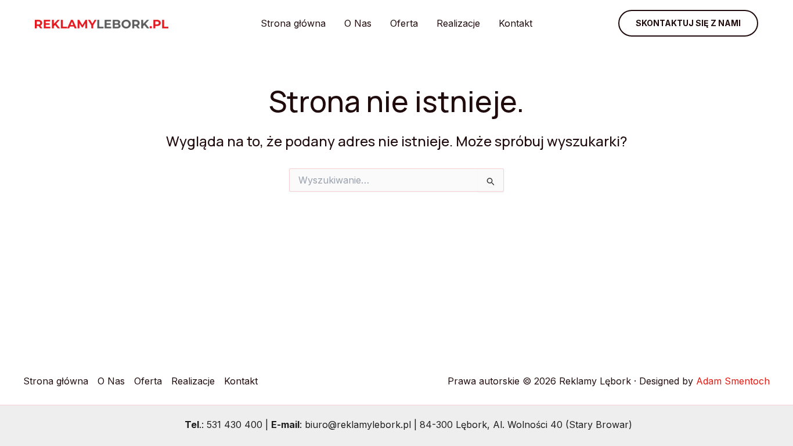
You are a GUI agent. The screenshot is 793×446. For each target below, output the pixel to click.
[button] (688, 23)
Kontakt (515, 23)
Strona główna (293, 23)
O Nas (358, 23)
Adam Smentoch (733, 381)
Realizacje (458, 23)
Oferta (404, 23)
